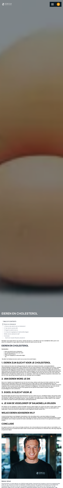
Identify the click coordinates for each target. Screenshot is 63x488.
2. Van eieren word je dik (11, 328)
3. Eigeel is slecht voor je (11, 330)
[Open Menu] (52, 4)
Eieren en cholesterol (10, 324)
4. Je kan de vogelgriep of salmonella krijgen (16, 332)
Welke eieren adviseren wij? (12, 334)
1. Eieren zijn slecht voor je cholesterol (14, 326)
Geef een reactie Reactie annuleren (15, 337)
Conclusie (7, 336)
